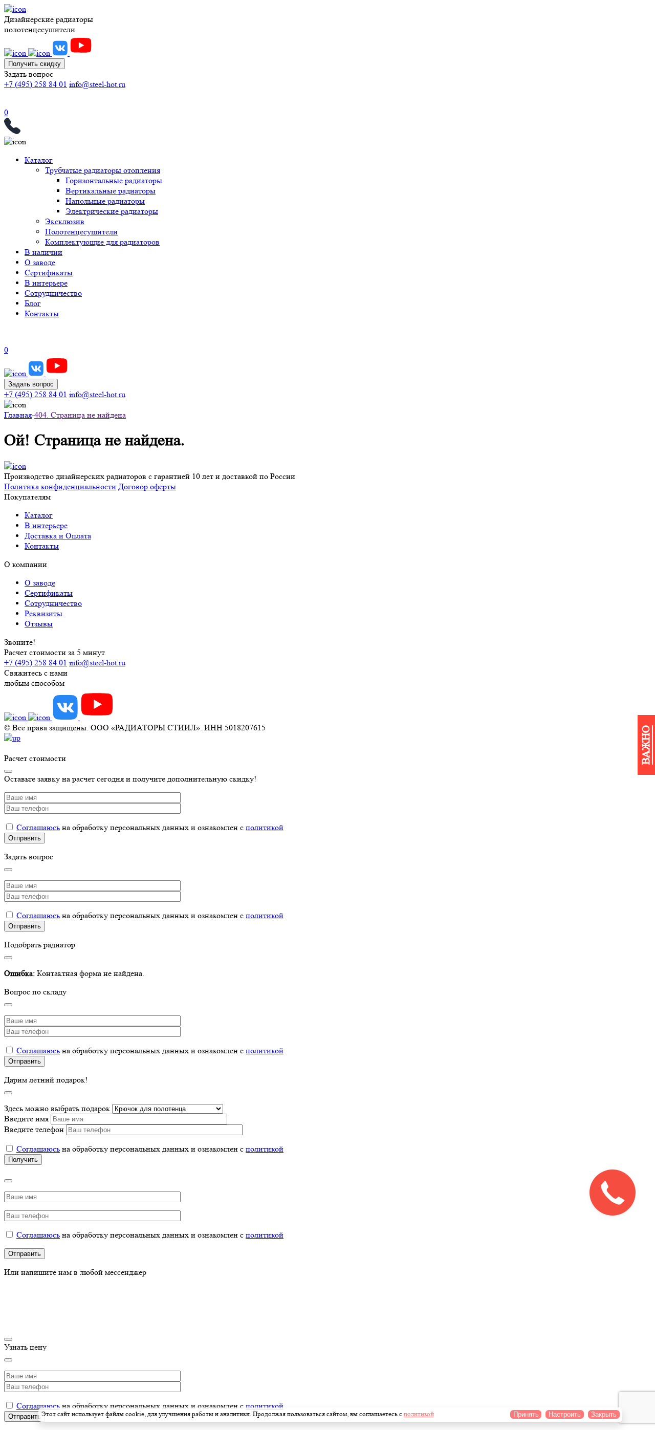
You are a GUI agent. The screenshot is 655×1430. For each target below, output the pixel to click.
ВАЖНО (646, 745)
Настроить (565, 1414)
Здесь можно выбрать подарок (58, 1108)
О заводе (40, 262)
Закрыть (604, 1414)
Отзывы (39, 624)
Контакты (42, 313)
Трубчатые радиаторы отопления (102, 170)
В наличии (43, 252)
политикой (264, 827)
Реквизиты (43, 613)
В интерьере (46, 283)
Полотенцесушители (81, 231)
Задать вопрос (31, 384)
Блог (33, 303)
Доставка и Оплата (58, 535)
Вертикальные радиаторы (111, 191)
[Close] (8, 771)
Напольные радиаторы (105, 201)
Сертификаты (49, 272)
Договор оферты (147, 486)
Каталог (39, 160)
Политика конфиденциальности (60, 486)
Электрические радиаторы (112, 211)
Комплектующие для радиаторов (102, 242)
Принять (526, 1414)
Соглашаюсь (38, 827)
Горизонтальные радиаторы (114, 180)
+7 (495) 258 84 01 (35, 84)
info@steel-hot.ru (97, 84)
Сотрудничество (53, 293)
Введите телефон (35, 1129)
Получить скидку (34, 64)
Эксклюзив (64, 221)
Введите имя (27, 1118)
